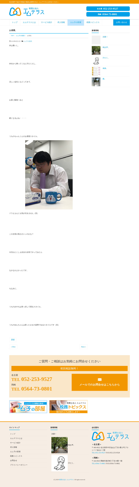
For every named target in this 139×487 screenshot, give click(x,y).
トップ (14, 22)
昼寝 (13, 340)
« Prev (13, 347)
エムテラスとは (29, 22)
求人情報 (61, 22)
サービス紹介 (46, 22)
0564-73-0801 (107, 14)
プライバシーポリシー (18, 465)
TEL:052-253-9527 (98, 453)
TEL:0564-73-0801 (98, 463)
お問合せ (13, 460)
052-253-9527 (107, 8)
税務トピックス (93, 22)
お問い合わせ (121, 22)
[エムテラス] (26, 11)
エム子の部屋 (75, 22)
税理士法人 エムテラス (66, 479)
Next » (83, 347)
